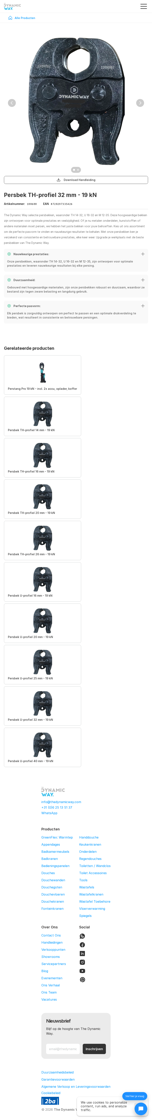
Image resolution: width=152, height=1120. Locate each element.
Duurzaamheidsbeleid (57, 1072)
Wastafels (86, 887)
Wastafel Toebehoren (95, 901)
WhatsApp (49, 813)
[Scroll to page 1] (73, 170)
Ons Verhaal (50, 985)
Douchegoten (51, 887)
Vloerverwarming (92, 909)
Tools (83, 880)
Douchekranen (52, 901)
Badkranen (49, 859)
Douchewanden (53, 880)
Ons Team (49, 992)
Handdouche (89, 837)
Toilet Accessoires (93, 873)
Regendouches (90, 859)
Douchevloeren (53, 894)
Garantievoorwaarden (58, 1079)
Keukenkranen (90, 844)
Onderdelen (88, 852)
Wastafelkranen (91, 894)
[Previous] (12, 103)
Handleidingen (52, 942)
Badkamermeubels (55, 852)
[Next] (140, 103)
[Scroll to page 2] (78, 170)
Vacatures (49, 999)
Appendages (50, 844)
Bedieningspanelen (55, 866)
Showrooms (50, 957)
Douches (48, 873)
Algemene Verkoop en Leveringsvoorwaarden (75, 1087)
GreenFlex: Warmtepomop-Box (65, 837)
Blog (44, 971)
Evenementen (51, 978)
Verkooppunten (53, 950)
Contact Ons (51, 935)
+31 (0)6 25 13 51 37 (56, 807)
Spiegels (85, 916)
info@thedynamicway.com (61, 802)
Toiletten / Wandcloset (96, 866)
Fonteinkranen (52, 909)
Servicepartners (53, 964)
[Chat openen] (141, 1109)
